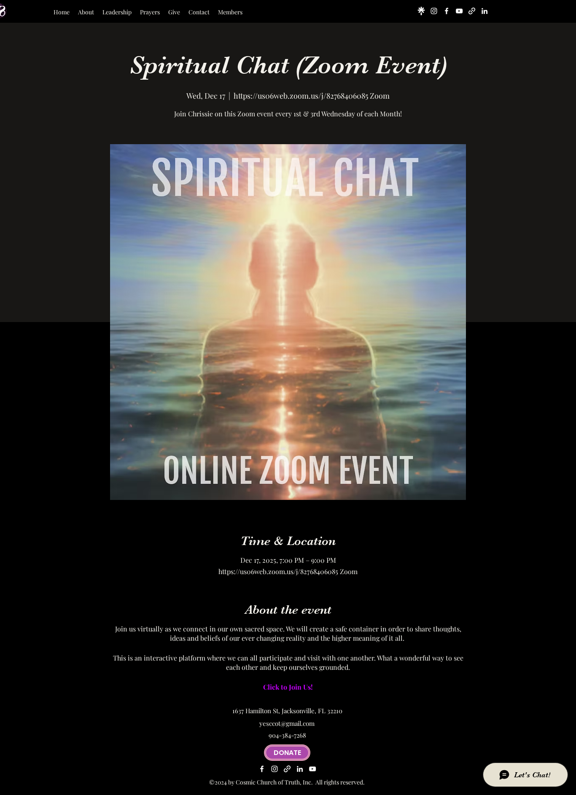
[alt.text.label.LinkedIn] (484, 11)
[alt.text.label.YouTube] (459, 11)
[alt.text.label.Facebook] (446, 11)
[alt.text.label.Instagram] (434, 11)
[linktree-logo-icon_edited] (421, 11)
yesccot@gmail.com (287, 723)
